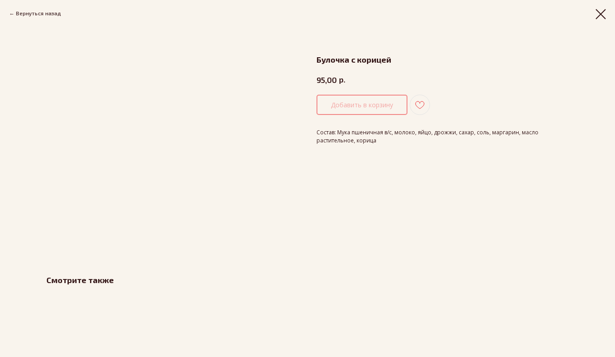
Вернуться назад (38, 13)
